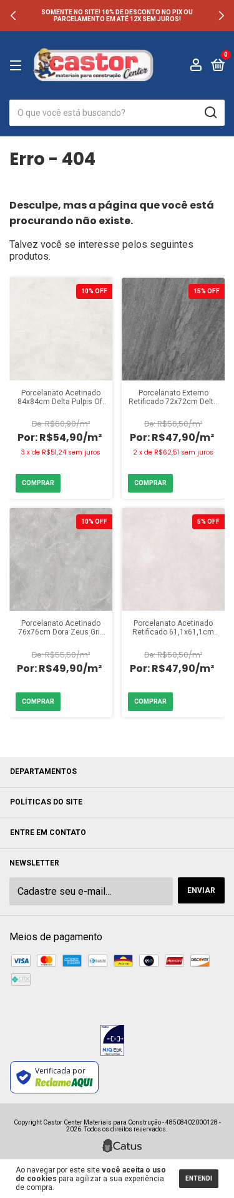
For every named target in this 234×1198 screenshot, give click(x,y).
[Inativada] (112, 1042)
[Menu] (17, 66)
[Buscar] (210, 112)
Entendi (198, 1178)
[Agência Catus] (122, 1146)
